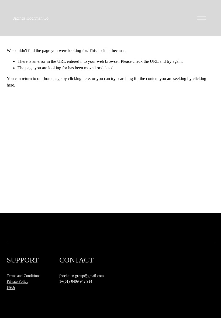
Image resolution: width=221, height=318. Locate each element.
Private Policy (17, 281)
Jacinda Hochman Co (30, 18)
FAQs (11, 287)
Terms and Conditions (23, 276)
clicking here (79, 78)
